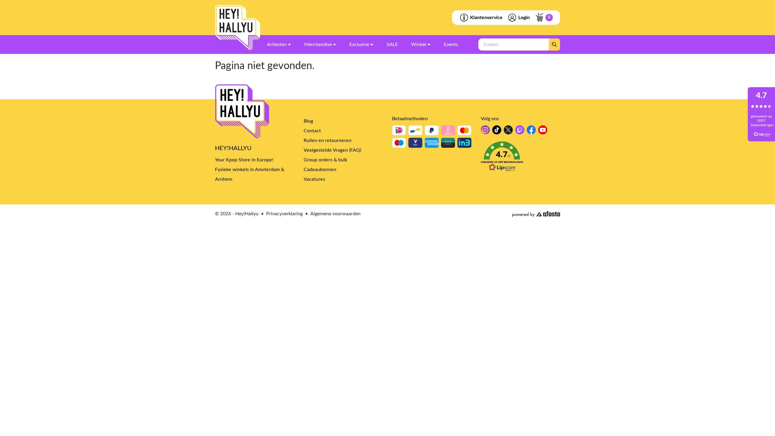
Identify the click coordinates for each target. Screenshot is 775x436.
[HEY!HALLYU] (237, 27)
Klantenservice (486, 17)
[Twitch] (519, 131)
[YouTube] (542, 131)
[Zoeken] (554, 44)
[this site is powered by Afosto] (536, 214)
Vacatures (314, 179)
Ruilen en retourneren (327, 140)
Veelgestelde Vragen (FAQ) (332, 150)
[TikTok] (496, 131)
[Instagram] (485, 131)
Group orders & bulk (325, 159)
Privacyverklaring (284, 213)
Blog (308, 121)
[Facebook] (531, 131)
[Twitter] (508, 131)
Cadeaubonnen (320, 169)
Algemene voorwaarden (335, 213)
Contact (312, 130)
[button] (520, 158)
